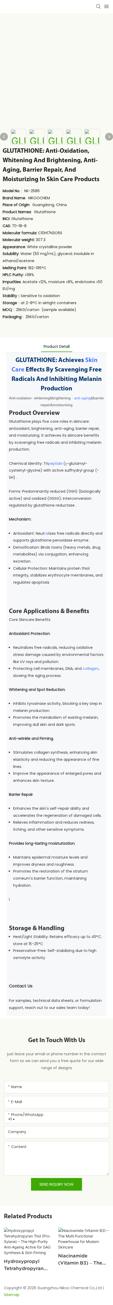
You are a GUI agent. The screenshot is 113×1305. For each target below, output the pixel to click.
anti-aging (82, 398)
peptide (55, 463)
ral (46, 533)
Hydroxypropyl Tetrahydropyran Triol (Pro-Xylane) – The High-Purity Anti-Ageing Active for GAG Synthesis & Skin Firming (29, 1265)
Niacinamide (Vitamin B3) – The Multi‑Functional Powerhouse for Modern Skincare (80, 1259)
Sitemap (11, 1294)
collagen (91, 668)
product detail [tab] (57, 346)
